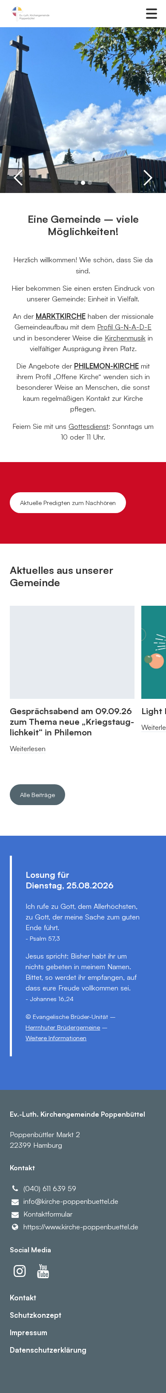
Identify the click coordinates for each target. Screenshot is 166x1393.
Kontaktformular (47, 1213)
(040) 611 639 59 (49, 1188)
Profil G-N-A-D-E (124, 326)
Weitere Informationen (56, 1038)
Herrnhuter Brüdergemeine (63, 1027)
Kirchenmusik (125, 337)
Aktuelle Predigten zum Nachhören (68, 503)
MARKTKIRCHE (61, 316)
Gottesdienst (89, 426)
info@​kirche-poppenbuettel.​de (70, 1201)
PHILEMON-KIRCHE (106, 365)
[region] (83, 686)
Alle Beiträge (37, 795)
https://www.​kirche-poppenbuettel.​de (80, 1226)
